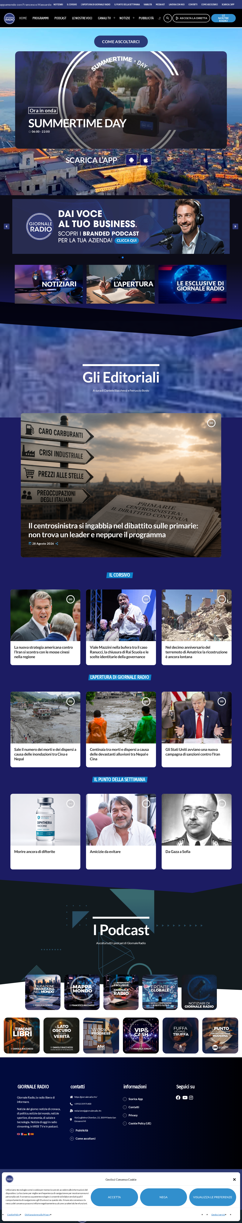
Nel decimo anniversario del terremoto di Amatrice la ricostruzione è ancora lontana (196, 652)
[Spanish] (32, 1133)
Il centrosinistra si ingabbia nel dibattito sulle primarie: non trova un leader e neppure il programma (113, 530)
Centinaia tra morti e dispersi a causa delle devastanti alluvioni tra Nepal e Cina (119, 754)
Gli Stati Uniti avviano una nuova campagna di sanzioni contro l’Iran (192, 752)
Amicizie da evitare (105, 851)
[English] (18, 1133)
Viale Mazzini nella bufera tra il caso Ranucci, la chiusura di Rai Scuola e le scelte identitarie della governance (119, 652)
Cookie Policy (13, 1214)
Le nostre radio (223, 18)
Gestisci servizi (218, 1214)
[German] (25, 1133)
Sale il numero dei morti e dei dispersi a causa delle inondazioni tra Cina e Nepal (45, 754)
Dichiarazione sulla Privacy (37, 1214)
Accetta (114, 1197)
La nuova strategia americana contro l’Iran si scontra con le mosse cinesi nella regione (43, 652)
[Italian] (158, 18)
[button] (234, 1179)
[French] (22, 1133)
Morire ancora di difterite (34, 851)
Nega (164, 1197)
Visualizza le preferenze (212, 1197)
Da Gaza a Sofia (177, 851)
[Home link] (9, 18)
